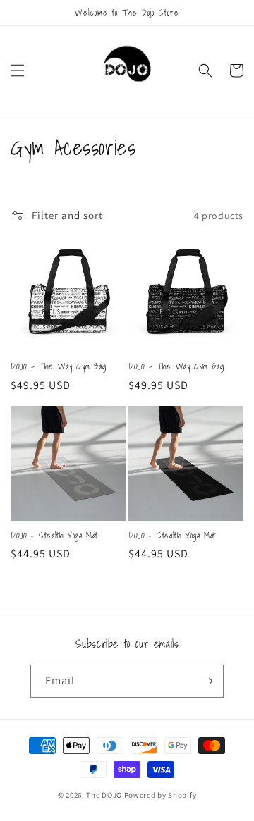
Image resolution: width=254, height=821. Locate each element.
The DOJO (104, 795)
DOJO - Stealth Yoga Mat (54, 535)
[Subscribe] (207, 681)
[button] (17, 70)
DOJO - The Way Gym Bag (58, 366)
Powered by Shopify (160, 795)
